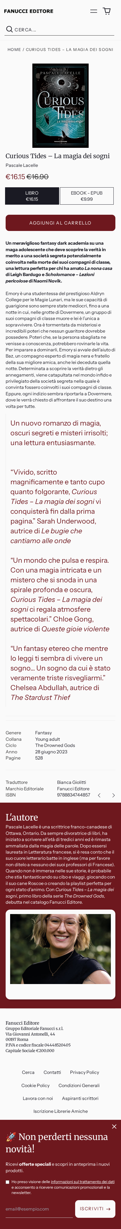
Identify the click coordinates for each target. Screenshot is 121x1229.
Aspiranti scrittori (80, 1098)
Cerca (28, 1072)
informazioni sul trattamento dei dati (83, 1181)
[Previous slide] (99, 795)
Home (14, 49)
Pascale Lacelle (22, 165)
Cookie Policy (35, 1085)
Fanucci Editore (22, 1023)
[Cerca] (10, 30)
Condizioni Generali (79, 1085)
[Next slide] (113, 795)
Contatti (52, 1072)
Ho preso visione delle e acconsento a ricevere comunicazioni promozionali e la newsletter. (63, 1187)
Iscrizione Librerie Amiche (60, 1111)
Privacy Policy (84, 1072)
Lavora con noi (38, 1098)
